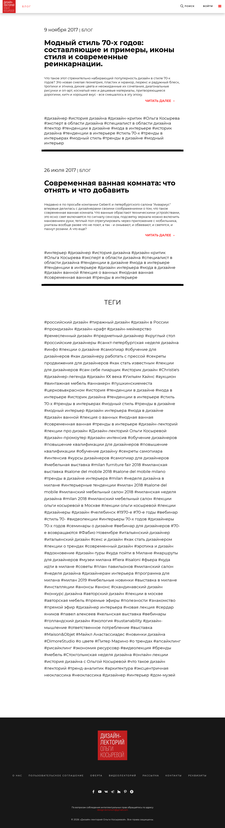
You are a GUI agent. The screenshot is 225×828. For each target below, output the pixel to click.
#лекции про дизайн (66, 430)
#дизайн (80, 512)
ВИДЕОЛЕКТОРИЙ (122, 775)
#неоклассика (86, 674)
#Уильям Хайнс (139, 376)
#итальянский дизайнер (144, 532)
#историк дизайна (86, 396)
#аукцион (166, 376)
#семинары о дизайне (89, 525)
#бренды (161, 647)
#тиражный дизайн (109, 322)
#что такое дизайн (146, 661)
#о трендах (140, 641)
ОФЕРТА (96, 775)
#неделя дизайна (62, 573)
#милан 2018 (130, 485)
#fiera (118, 559)
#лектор (52, 128)
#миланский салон (153, 566)
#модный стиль (85, 138)
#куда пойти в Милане (129, 552)
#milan (116, 478)
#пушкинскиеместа (131, 383)
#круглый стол (160, 335)
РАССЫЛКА (151, 775)
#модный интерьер (64, 410)
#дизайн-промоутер (65, 437)
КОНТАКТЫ (173, 775)
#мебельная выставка (67, 464)
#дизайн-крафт (90, 328)
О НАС (17, 775)
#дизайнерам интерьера (108, 573)
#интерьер (55, 252)
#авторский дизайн (103, 593)
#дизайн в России (150, 322)
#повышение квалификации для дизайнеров (91, 444)
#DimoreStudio (59, 641)
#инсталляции (59, 586)
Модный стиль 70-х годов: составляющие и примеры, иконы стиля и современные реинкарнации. (109, 53)
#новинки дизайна (145, 634)
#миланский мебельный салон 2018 (96, 491)
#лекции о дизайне (79, 349)
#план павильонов (113, 566)
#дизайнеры (57, 512)
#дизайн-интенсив (107, 437)
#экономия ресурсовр (96, 647)
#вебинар (167, 512)
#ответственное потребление (98, 627)
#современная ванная (67, 277)
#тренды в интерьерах (77, 403)
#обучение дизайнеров (152, 437)
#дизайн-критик (125, 118)
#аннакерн (98, 383)
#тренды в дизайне (122, 138)
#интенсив (55, 457)
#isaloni (132, 559)
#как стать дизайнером (148, 539)
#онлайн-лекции (150, 654)
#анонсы (84, 586)
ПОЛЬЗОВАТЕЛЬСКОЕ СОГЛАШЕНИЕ (56, 775)
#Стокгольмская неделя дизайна (97, 654)
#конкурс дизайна (63, 593)
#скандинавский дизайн (137, 586)
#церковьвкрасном (64, 390)
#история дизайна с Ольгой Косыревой (85, 661)
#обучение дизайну (97, 451)
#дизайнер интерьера (99, 607)
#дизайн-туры (90, 552)
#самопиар (112, 349)
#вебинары (154, 613)
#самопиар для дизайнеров (139, 457)
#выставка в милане (156, 580)
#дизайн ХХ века (104, 376)
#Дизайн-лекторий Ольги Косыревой (128, 430)
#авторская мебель (64, 600)
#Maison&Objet (59, 634)
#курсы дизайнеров (88, 457)
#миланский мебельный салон (120, 498)
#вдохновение (59, 552)
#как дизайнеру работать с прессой (108, 356)
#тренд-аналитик (86, 668)
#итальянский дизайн (67, 539)
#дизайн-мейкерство (129, 328)
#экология (102, 620)
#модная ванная (136, 272)
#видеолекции (82, 518)
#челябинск (103, 512)
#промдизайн (58, 328)
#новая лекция (139, 607)
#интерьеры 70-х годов (123, 518)
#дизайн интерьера (118, 267)
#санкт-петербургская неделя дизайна (138, 342)
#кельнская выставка (119, 613)
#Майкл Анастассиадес (100, 634)
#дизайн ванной (61, 272)
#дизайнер (55, 118)
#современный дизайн (109, 546)
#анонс (102, 586)
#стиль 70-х (128, 133)
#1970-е (124, 512)
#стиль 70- (55, 518)
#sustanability (128, 620)
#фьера (149, 559)
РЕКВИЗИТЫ (197, 775)
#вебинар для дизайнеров (142, 525)
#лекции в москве (144, 593)
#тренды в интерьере (114, 277)
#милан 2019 (74, 580)
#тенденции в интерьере (89, 133)
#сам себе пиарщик (100, 369)
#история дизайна (87, 118)
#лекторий (55, 668)
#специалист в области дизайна (137, 123)
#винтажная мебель (65, 383)
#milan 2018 (75, 498)
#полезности (134, 600)
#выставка (141, 627)
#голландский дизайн (67, 620)
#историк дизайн (140, 369)
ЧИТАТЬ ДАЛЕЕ (158, 101)
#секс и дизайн (107, 539)
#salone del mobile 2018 (88, 471)
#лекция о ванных (99, 272)
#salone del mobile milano (139, 471)
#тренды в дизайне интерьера (76, 478)
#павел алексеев (78, 613)
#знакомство (162, 600)
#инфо (51, 349)
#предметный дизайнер (118, 335)
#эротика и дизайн (153, 546)
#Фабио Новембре (98, 532)
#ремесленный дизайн (68, 335)
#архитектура (119, 668)
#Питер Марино (111, 641)
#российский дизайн (66, 322)
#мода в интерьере (131, 128)
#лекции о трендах (64, 546)
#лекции (166, 505)
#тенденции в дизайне (86, 128)
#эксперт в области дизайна (73, 123)
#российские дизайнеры (70, 342)
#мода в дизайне (157, 267)
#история (95, 390)
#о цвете (85, 641)
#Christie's (169, 369)
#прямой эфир (59, 607)
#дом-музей (162, 674)
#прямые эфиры (102, 600)
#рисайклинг (58, 647)
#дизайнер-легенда (65, 376)
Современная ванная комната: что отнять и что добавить (109, 186)
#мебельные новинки (111, 580)
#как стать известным (132, 362)
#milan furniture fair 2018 (116, 464)
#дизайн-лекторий (158, 424)
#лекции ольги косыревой (128, 505)
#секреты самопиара (140, 451)
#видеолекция (135, 647)
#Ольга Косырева (161, 118)
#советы (84, 566)
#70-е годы (144, 512)
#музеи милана (95, 559)
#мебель (53, 654)
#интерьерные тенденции (88, 485)
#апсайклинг (167, 641)
